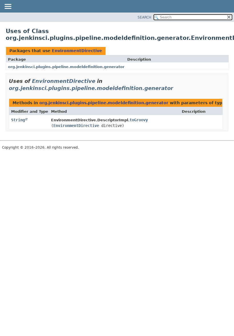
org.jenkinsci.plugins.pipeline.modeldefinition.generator (66, 67)
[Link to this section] (177, 88)
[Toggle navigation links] (8, 7)
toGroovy (139, 120)
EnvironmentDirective (77, 50)
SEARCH (144, 17)
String (18, 120)
